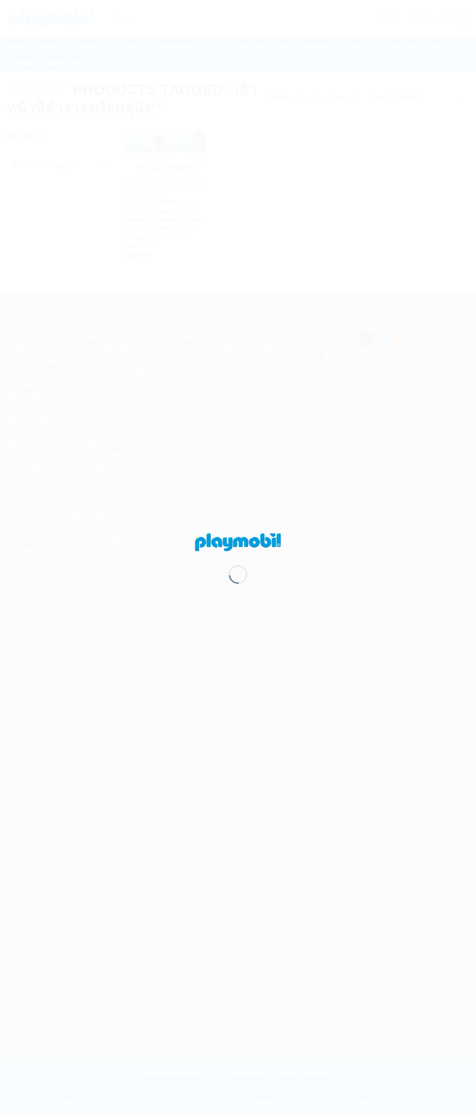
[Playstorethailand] (238, 541)
